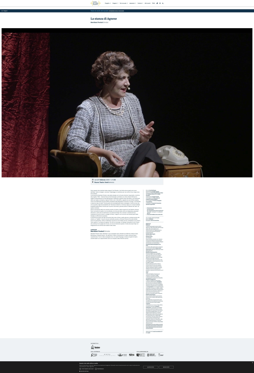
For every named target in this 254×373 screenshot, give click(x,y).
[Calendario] (160, 3)
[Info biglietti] (157, 3)
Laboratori (132, 3)
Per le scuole (123, 3)
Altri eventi (147, 3)
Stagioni (115, 3)
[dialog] (127, 367)
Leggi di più (91, 366)
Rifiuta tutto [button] (166, 367)
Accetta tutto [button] (150, 367)
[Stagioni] (2, 10)
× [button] (252, 362)
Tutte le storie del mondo (99, 11)
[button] (162, 3)
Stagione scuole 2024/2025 (116, 11)
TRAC (153, 3)
